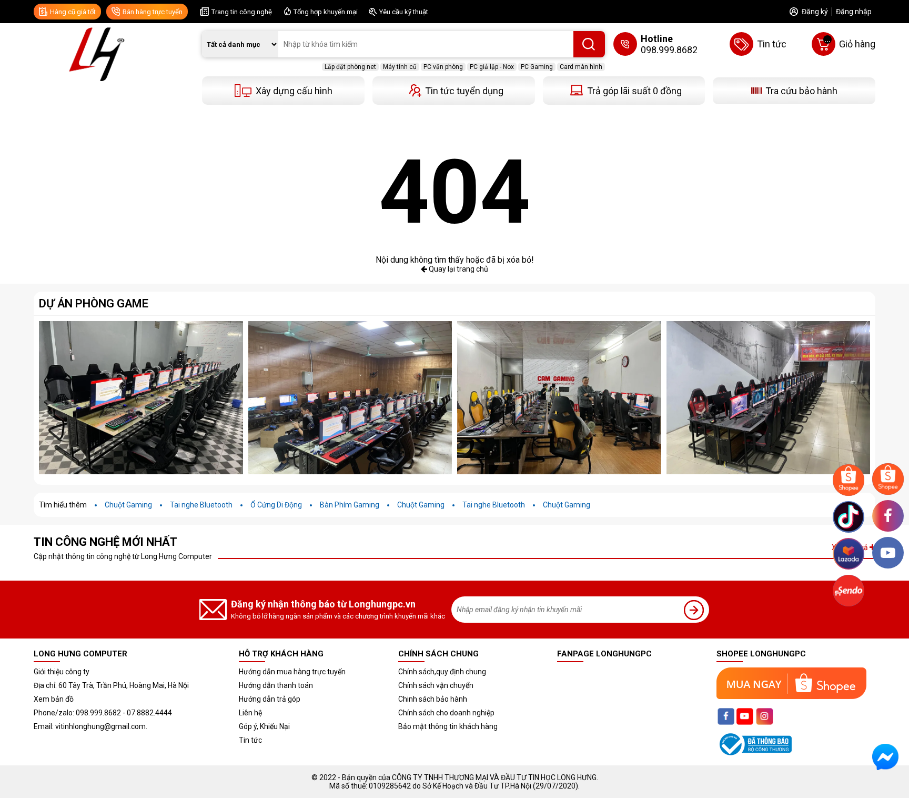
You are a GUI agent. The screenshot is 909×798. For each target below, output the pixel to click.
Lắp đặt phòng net (350, 67)
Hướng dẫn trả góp (269, 699)
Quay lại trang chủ (457, 269)
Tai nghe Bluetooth (201, 505)
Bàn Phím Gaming (349, 505)
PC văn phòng (443, 67)
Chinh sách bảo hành (432, 699)
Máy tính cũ (400, 67)
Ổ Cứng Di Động (276, 505)
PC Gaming (537, 67)
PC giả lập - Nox (492, 67)
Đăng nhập (854, 11)
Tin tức (250, 740)
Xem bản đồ (54, 699)
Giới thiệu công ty (61, 671)
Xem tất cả (851, 547)
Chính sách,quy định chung (442, 671)
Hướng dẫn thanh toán (276, 685)
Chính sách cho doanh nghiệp (446, 713)
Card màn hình (581, 67)
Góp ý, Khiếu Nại (264, 726)
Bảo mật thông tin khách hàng (448, 726)
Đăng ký (815, 11)
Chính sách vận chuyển (435, 685)
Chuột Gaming (128, 505)
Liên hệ (250, 713)
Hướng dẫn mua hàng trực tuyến (292, 671)
